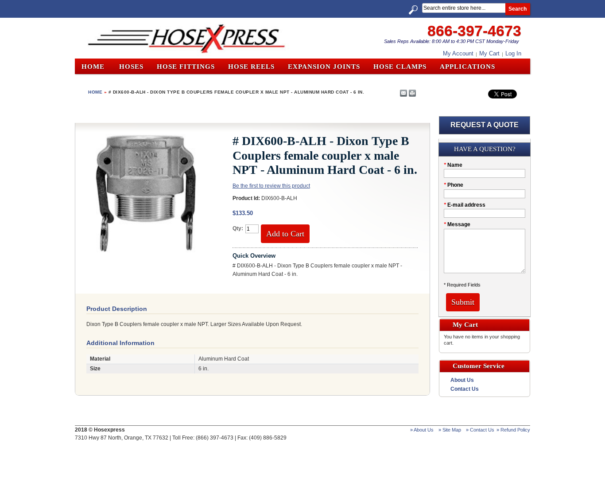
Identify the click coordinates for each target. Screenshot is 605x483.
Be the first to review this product (271, 186)
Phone (453, 185)
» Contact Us (480, 429)
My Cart (489, 53)
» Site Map (449, 429)
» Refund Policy (513, 429)
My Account (458, 53)
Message (457, 224)
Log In (513, 53)
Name (453, 165)
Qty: (238, 228)
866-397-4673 (474, 30)
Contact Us (464, 389)
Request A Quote (484, 125)
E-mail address (464, 205)
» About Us (422, 429)
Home (93, 66)
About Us (462, 380)
